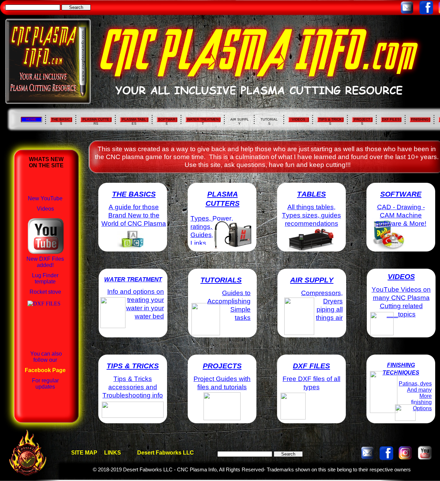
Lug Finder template (45, 278)
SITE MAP (84, 453)
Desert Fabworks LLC (165, 453)
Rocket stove (45, 292)
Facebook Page (45, 370)
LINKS (112, 453)
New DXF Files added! (45, 262)
